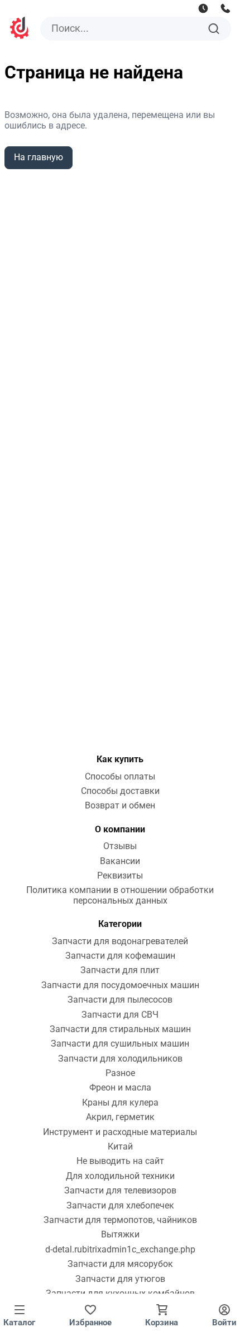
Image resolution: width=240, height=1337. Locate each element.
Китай (120, 1147)
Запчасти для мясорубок (120, 1264)
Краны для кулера (120, 1103)
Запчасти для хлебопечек (120, 1206)
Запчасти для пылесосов (120, 1000)
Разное (120, 1073)
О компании (120, 829)
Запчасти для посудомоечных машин (120, 985)
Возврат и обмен (120, 806)
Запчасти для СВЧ (120, 1015)
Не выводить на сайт (120, 1161)
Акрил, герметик (120, 1117)
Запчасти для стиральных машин (120, 1029)
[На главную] (20, 29)
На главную (38, 157)
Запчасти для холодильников (120, 1059)
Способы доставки (120, 791)
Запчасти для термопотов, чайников (120, 1220)
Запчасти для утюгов (120, 1279)
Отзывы (120, 846)
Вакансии (120, 861)
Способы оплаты (120, 777)
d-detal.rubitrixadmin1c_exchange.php (120, 1250)
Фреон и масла (120, 1088)
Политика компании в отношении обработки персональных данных (120, 895)
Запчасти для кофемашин (120, 956)
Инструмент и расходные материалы (120, 1132)
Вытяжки (120, 1235)
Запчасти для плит (120, 970)
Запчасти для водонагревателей (120, 941)
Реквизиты (120, 876)
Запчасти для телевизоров (120, 1191)
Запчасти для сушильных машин (120, 1044)
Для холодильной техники (120, 1176)
